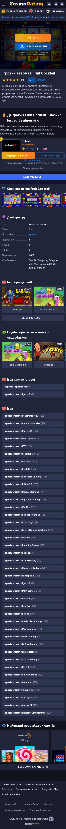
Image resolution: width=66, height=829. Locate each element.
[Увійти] (56, 4)
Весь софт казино (33, 767)
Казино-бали (31, 804)
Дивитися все (31, 318)
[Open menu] (3, 4)
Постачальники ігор (27, 789)
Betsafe (33, 145)
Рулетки (38, 11)
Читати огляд (50, 155)
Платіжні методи (11, 784)
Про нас (48, 804)
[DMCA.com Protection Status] (32, 823)
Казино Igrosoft (33, 177)
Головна (6, 17)
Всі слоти (7, 789)
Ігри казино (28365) (24, 17)
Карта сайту (11, 804)
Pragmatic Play (50, 789)
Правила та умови (33, 160)
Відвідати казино (18, 155)
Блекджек (57, 11)
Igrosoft (41, 17)
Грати (34, 37)
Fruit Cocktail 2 (48, 309)
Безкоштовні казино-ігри (39, 784)
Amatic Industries (11, 794)
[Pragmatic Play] (24, 746)
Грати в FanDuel (37, 46)
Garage (17, 309)
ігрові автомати (16, 11)
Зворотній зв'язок (40, 810)
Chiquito (48, 364)
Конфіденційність (15, 810)
